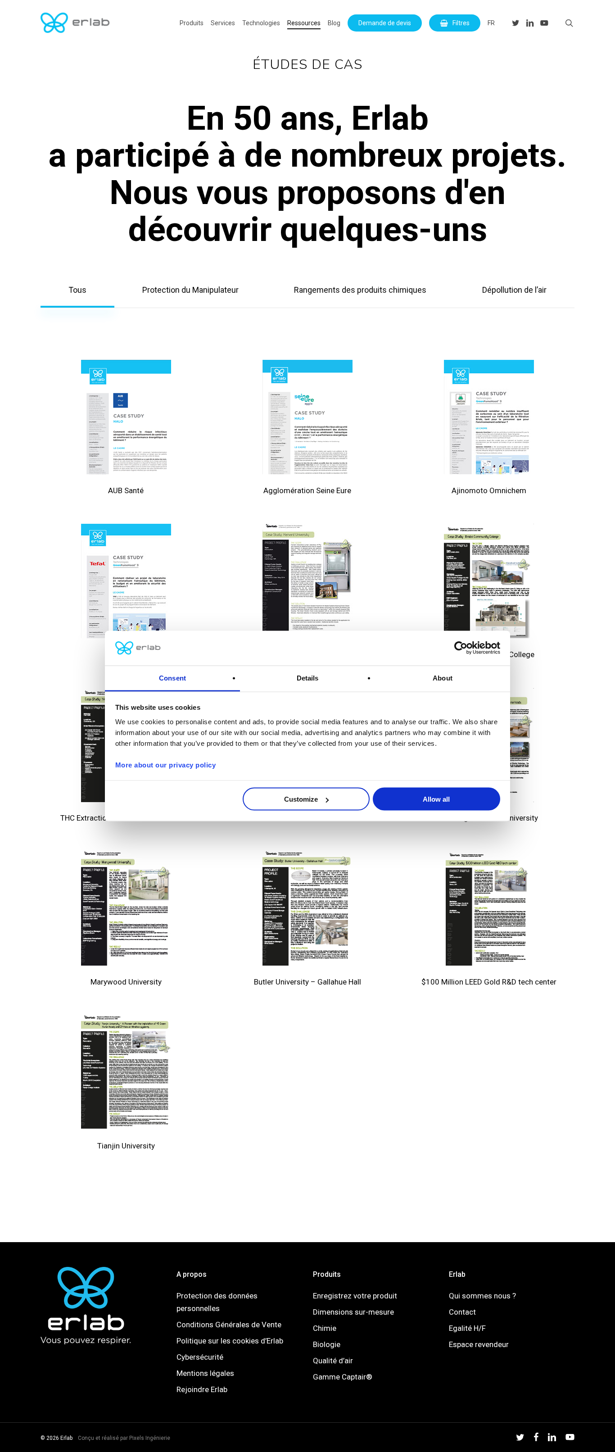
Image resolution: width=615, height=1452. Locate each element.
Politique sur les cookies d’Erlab (229, 1340)
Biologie (326, 1344)
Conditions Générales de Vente (228, 1324)
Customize (301, 799)
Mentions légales (205, 1373)
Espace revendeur (479, 1344)
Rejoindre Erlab (201, 1389)
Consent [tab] (172, 677)
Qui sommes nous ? (482, 1295)
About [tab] (442, 677)
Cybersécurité (199, 1356)
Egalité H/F (467, 1328)
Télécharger (126, 428)
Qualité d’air (333, 1360)
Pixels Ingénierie (149, 1438)
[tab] (77, 290)
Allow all (436, 799)
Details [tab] (308, 677)
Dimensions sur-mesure (353, 1311)
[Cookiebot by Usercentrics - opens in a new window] (460, 648)
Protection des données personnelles (217, 1302)
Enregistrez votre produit (355, 1295)
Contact (462, 1311)
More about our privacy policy (165, 764)
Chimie (324, 1328)
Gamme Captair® (342, 1376)
